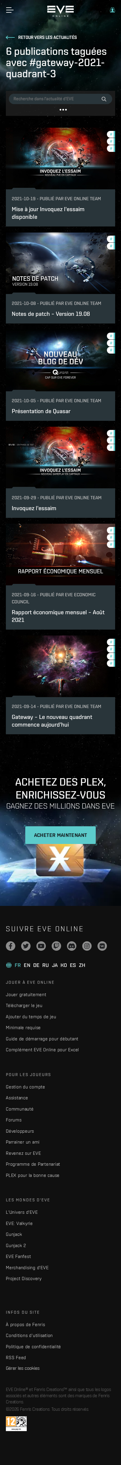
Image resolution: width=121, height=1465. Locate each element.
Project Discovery (24, 1278)
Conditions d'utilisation (29, 1335)
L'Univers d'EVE (22, 1212)
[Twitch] (56, 946)
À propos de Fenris (25, 1324)
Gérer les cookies (23, 1368)
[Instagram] (87, 946)
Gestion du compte (25, 1086)
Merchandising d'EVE (27, 1267)
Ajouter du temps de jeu (31, 1016)
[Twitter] (26, 946)
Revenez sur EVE (23, 1153)
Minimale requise (23, 1027)
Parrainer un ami (23, 1141)
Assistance (17, 1097)
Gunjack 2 (16, 1245)
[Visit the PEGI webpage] (16, 1423)
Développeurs (20, 1131)
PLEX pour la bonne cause (33, 1175)
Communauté (20, 1108)
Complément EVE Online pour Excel (42, 1049)
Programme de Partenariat (33, 1164)
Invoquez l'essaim (34, 508)
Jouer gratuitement (26, 994)
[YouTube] (41, 946)
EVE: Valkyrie (19, 1223)
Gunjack (14, 1234)
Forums (14, 1119)
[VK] (102, 946)
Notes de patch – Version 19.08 (51, 313)
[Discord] (71, 946)
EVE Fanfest (18, 1256)
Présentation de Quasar (41, 411)
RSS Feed (16, 1357)
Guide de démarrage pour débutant (42, 1038)
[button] (112, 10)
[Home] (60, 15)
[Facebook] (10, 946)
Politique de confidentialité (33, 1346)
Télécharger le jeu (24, 1005)
